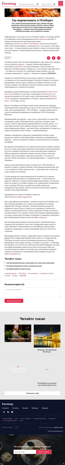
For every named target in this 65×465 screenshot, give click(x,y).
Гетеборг (22, 273)
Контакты (15, 408)
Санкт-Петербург (25, 418)
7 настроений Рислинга (9, 420)
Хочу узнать (43, 452)
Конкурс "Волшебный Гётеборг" (47, 351)
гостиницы (33, 273)
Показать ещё (32, 393)
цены (14, 275)
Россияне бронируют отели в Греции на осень (24, 266)
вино (16, 418)
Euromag (9, 3)
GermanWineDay (7, 418)
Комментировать (14, 301)
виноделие (51, 418)
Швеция (22, 275)
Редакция (45, 408)
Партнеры (35, 408)
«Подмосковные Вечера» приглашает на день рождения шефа (30, 263)
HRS (52, 39)
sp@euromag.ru (58, 427)
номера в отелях (46, 273)
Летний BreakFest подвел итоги (18, 269)
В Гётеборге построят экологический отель (47, 384)
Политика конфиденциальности (55, 431)
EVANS (42, 112)
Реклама (25, 408)
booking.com (42, 39)
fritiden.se (14, 197)
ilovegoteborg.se (33, 44)
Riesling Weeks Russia (39, 418)
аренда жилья (10, 273)
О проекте (5, 408)
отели (7, 275)
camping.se (43, 217)
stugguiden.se (26, 197)
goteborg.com (18, 44)
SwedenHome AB (19, 66)
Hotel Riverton (47, 94)
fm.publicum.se (15, 254)
